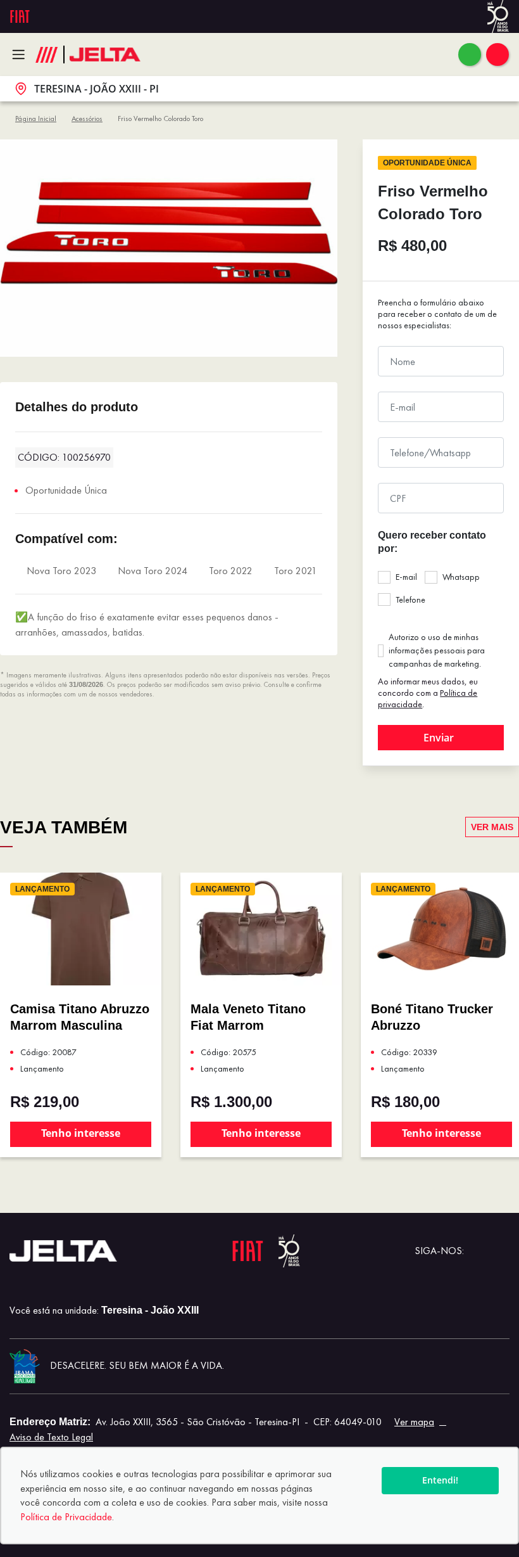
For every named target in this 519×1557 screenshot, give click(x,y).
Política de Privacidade (66, 1516)
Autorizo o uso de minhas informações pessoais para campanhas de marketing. (437, 650)
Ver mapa (414, 1421)
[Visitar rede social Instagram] (479, 1251)
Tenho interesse (80, 1133)
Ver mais (492, 827)
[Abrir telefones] (497, 54)
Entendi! (440, 1480)
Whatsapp (461, 576)
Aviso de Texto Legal (51, 1437)
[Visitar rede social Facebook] (499, 1251)
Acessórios (87, 118)
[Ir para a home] (105, 55)
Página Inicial (35, 118)
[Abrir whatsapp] (469, 54)
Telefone (410, 599)
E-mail (406, 576)
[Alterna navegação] (22, 54)
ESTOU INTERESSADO (441, 737)
